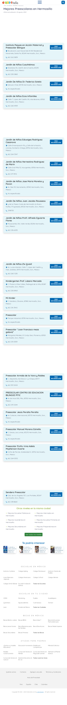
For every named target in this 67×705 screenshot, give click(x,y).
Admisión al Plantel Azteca (54, 652)
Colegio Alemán (53, 577)
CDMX (5, 598)
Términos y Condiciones (53, 672)
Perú (21, 684)
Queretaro (6, 603)
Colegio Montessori (39, 571)
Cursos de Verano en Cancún (10, 659)
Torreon (50, 603)
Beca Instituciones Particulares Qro (54, 621)
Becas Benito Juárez (10, 620)
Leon (5, 607)
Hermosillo (15, 5)
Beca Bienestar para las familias (25, 627)
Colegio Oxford (38, 577)
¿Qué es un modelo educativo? (9, 646)
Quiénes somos (11, 672)
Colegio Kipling (23, 571)
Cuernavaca (37, 603)
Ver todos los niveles (34, 534)
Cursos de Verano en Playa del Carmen (40, 652)
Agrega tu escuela (36, 672)
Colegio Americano (24, 577)
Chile (36, 684)
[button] (40, 2)
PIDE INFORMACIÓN (56, 47)
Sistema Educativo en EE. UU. (25, 659)
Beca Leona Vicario (9, 626)
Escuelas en (9, 5)
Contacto (23, 672)
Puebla (35, 598)
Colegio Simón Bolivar (10, 584)
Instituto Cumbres (9, 571)
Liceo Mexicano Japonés (8, 578)
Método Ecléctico (53, 645)
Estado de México (24, 607)
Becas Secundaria (9, 632)
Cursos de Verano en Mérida (25, 652)
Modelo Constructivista (8, 652)
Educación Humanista (25, 645)
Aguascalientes (23, 603)
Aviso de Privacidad (33, 677)
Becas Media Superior (55, 626)
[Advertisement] (33, 28)
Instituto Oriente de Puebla (54, 572)
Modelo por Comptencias (37, 646)
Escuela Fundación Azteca (24, 584)
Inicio (5, 5)
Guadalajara (52, 598)
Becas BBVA (22, 620)
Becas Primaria (23, 632)
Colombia (44, 684)
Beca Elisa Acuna (38, 626)
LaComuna (40, 692)
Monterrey (21, 598)
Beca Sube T (37, 620)
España (28, 684)
